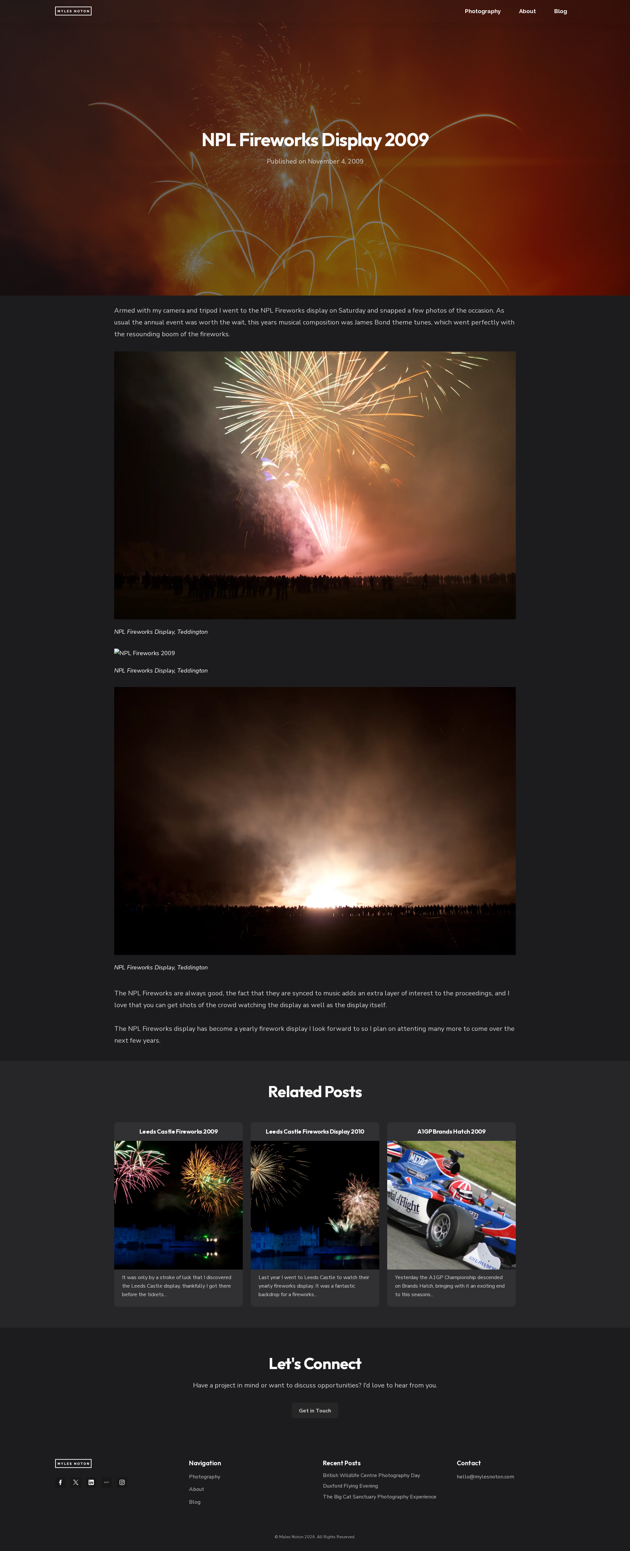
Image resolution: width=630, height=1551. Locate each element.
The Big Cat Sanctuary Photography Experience (379, 1496)
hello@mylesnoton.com (485, 1476)
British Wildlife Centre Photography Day (371, 1475)
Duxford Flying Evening (350, 1486)
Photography (483, 11)
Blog (560, 11)
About (527, 11)
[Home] (73, 1463)
